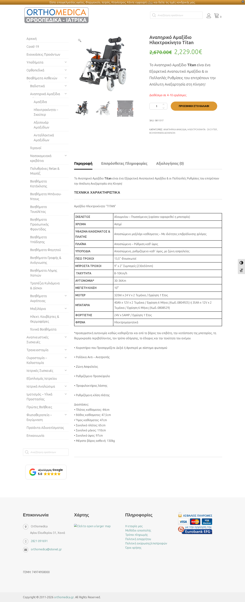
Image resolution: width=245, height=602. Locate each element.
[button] (79, 40)
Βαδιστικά (37, 86)
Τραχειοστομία (37, 350)
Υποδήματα (35, 62)
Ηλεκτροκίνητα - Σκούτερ (202, 129)
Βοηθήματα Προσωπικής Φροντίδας (39, 224)
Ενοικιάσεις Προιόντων (43, 54)
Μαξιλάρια (38, 308)
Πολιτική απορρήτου (138, 539)
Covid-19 (33, 46)
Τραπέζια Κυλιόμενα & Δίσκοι (45, 285)
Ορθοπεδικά (35, 70)
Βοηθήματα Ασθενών (162, 133)
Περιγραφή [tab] (83, 163)
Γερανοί (35, 148)
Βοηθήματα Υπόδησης (38, 239)
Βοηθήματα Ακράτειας (38, 298)
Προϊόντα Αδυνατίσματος (45, 427)
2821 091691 (39, 541)
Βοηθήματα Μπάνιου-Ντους (46, 196)
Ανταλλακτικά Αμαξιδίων (44, 137)
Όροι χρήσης (133, 547)
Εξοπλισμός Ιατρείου (42, 378)
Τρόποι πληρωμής (136, 534)
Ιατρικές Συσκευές (40, 370)
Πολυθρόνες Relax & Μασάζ (45, 171)
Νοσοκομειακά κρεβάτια (40, 158)
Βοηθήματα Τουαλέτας (38, 209)
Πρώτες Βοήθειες (39, 407)
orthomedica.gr (64, 597)
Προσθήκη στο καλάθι (194, 106)
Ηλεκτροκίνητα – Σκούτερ (46, 112)
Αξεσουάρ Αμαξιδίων (41, 125)
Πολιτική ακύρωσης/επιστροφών (146, 543)
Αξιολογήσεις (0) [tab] (170, 163)
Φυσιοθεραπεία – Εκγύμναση (39, 417)
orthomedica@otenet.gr (46, 549)
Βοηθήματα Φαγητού (45, 250)
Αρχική (32, 38)
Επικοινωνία (35, 435)
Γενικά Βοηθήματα (43, 329)
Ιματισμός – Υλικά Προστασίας (39, 396)
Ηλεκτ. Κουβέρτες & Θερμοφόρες (44, 319)
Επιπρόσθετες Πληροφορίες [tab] (124, 163)
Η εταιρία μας (134, 526)
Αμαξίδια (40, 102)
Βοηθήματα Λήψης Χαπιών (43, 273)
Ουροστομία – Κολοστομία (37, 360)
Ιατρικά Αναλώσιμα (41, 386)
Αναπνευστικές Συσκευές (38, 339)
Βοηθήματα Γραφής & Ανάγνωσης (45, 260)
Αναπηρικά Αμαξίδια (174, 129)
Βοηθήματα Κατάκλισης (38, 183)
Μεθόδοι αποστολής (138, 530)
